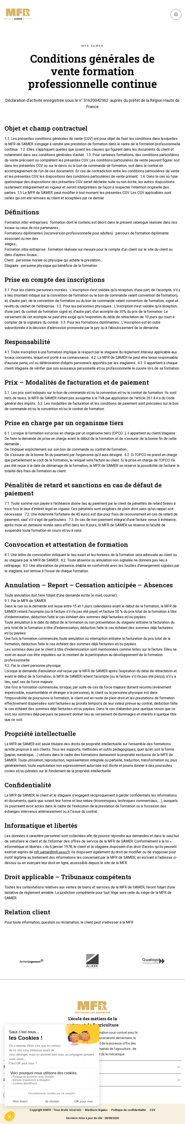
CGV (152, 1110)
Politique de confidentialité (128, 1110)
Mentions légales (96, 1110)
